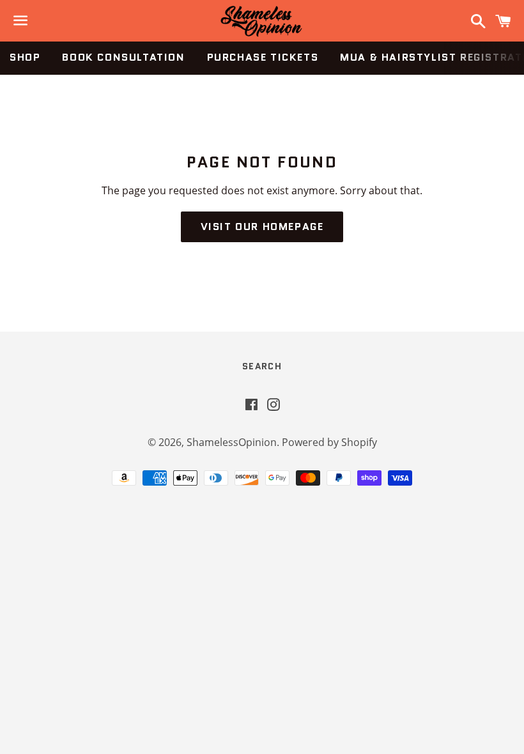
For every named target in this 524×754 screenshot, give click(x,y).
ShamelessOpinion (232, 442)
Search (262, 366)
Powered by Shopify (329, 442)
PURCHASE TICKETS (263, 57)
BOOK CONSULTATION (123, 57)
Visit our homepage (262, 226)
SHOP (25, 57)
